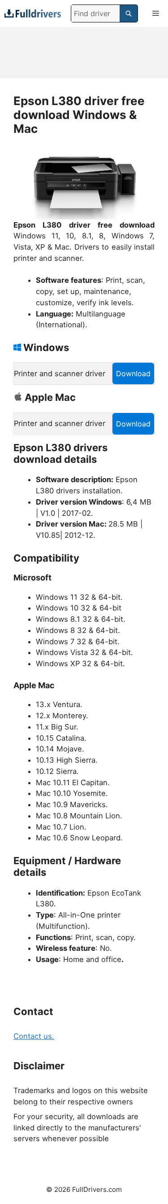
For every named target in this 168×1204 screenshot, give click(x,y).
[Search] (129, 13)
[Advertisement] (84, 52)
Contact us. (33, 1036)
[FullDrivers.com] (32, 13)
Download (133, 373)
